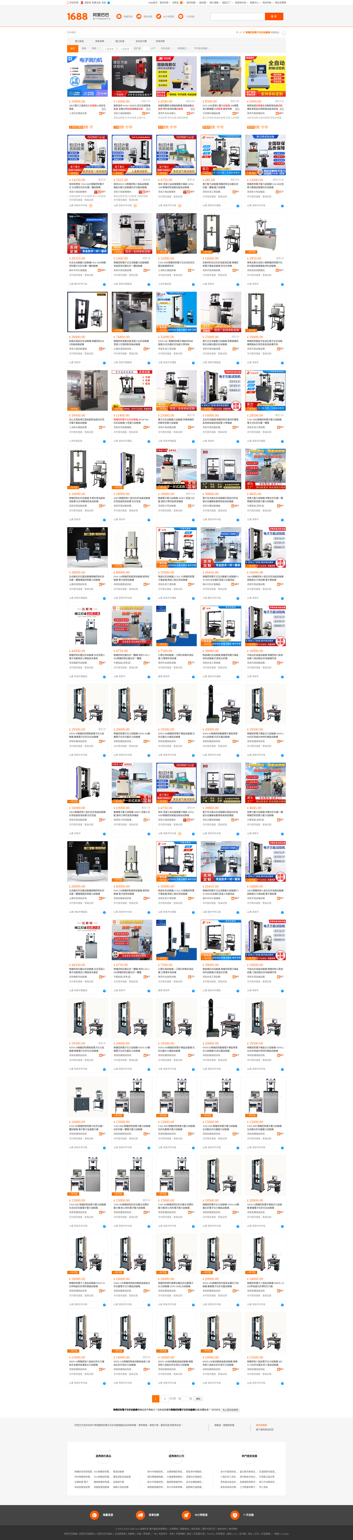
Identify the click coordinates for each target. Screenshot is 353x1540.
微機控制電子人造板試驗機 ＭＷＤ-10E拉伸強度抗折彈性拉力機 (265, 1285)
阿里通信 (220, 1534)
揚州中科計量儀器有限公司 (79, 270)
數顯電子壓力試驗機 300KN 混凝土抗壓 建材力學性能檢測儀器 (176, 500)
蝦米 (189, 1534)
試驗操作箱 (118, 1482)
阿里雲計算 (199, 1534)
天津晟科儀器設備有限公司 (213, 113)
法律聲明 (173, 1529)
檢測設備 (162, 118)
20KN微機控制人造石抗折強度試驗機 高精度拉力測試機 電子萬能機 (265, 578)
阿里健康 (265, 1534)
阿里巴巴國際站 (87, 1534)
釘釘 (257, 1534)
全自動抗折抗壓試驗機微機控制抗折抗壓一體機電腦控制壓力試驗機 (86, 578)
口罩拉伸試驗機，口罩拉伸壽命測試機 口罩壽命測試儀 (175, 657)
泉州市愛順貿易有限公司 (232, 1472)
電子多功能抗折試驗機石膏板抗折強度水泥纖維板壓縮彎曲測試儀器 (220, 500)
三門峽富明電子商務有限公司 (254, 1487)
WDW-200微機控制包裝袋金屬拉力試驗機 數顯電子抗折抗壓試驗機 (221, 1285)
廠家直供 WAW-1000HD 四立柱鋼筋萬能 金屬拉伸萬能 (132, 107)
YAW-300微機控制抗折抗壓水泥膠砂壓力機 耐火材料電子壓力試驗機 (131, 1206)
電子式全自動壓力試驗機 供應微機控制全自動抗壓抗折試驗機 (220, 343)
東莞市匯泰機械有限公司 (257, 113)
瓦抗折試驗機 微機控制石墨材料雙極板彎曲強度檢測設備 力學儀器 (220, 421)
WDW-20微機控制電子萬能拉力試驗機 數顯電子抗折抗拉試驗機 (264, 1206)
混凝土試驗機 (232, 118)
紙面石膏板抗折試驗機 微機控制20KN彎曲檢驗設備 (86, 343)
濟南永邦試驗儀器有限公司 (124, 427)
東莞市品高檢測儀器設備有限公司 (168, 663)
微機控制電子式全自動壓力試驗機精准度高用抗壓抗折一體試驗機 (131, 264)
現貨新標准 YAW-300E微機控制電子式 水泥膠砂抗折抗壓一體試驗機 (86, 186)
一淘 (154, 1534)
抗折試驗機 (86, 196)
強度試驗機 (264, 118)
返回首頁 (215, 1410)
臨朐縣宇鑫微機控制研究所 (199, 1487)
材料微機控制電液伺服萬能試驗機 (91, 1477)
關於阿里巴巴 (208, 1529)
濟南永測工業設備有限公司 (213, 192)
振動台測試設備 (121, 1487)
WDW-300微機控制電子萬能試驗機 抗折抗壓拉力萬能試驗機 (176, 735)
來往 (250, 1534)
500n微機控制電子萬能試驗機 (108, 1477)
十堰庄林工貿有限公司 (231, 1477)
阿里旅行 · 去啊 (166, 1534)
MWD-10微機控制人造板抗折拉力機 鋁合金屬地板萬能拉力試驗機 (86, 1363)
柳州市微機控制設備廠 (158, 1472)
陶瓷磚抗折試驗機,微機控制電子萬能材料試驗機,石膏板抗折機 (220, 657)
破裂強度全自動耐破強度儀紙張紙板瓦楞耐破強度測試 (264, 107)
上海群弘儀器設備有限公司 (168, 270)
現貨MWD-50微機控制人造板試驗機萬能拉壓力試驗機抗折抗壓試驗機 (131, 186)
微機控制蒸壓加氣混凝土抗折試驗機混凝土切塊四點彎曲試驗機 (131, 343)
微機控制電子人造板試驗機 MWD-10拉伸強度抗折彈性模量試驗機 (87, 1285)
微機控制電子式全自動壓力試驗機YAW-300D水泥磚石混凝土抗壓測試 (221, 578)
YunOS (210, 1534)
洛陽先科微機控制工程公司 (199, 1477)
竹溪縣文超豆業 (266, 1477)
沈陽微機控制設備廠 (177, 1472)
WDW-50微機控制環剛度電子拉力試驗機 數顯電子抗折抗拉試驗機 (86, 735)
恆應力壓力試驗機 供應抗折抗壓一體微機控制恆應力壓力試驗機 (265, 500)
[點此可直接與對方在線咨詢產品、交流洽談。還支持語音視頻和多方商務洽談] (237, 206)
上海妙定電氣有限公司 (79, 113)
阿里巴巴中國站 (104, 1534)
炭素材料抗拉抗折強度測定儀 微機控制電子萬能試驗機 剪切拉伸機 (220, 264)
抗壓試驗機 (74, 196)
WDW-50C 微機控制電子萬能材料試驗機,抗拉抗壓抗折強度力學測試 (175, 343)
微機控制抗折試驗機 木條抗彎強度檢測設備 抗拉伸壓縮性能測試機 (87, 500)
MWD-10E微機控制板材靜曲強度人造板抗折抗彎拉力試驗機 (132, 1363)
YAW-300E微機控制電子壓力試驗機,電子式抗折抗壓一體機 (264, 421)
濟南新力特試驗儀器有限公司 (168, 506)
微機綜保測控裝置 (83, 1472)
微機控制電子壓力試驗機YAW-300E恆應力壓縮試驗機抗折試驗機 (265, 186)
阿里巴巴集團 (70, 1534)
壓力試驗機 (208, 118)
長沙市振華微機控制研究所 (180, 1487)
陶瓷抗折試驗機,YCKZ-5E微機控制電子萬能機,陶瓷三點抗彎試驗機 (176, 578)
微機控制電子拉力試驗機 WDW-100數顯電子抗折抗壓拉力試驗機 (132, 735)
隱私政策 (195, 1529)
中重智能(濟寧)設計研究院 (257, 506)
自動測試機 (252, 118)
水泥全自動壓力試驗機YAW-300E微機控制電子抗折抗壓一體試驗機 (87, 264)
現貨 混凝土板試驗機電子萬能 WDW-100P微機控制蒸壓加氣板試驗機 (176, 186)
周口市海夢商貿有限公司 (271, 1482)
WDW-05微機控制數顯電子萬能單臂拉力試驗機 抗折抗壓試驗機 (220, 735)
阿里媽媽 (180, 1534)
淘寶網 (131, 1534)
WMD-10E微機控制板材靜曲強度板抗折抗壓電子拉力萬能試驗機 (132, 1285)
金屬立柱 (141, 118)
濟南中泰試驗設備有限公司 (124, 270)
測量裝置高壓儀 (101, 1487)
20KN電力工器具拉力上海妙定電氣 (87, 107)
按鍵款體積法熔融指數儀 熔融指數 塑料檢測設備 (176, 107)
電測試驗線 (118, 1472)
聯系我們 (222, 1529)
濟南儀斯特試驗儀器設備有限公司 (79, 663)
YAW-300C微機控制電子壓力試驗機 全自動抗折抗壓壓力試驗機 (220, 1128)
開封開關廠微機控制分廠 (159, 1477)
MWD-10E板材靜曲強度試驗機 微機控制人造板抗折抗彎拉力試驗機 (175, 1363)
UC (235, 1534)
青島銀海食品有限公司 (231, 1482)
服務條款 (184, 1529)
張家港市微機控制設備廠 (198, 1472)
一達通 (275, 1534)
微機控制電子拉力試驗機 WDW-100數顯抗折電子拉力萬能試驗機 (221, 1206)
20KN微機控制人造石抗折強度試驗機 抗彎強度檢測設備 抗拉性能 (132, 500)
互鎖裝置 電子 (81, 1482)
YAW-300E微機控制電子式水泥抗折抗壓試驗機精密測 (176, 264)
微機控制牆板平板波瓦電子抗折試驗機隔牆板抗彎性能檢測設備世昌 (264, 343)
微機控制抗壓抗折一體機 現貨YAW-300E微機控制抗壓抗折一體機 (131, 657)
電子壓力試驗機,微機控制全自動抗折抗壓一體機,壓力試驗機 (220, 186)
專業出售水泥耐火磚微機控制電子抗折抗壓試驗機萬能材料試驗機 (264, 264)
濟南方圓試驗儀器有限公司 (79, 349)
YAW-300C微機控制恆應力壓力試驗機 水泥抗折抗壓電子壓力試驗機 (87, 1206)
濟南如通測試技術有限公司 (124, 584)
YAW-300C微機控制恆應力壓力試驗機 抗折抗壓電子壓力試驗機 (176, 1128)
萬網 (229, 1534)
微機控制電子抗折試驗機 (235, 1425)
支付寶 (242, 1534)
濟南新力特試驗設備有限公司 (257, 192)
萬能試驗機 (119, 118)
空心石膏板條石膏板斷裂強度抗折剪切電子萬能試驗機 (86, 421)
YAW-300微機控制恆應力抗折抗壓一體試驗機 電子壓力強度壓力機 (86, 1128)
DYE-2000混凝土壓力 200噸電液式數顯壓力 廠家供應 (220, 107)
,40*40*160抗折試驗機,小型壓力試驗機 (131, 421)
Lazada (285, 1534)
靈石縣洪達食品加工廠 (251, 1472)
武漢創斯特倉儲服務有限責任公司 (275, 1472)
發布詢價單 (261, 1425)
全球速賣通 (120, 1534)
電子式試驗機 (99, 196)
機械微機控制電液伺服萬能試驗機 (110, 1482)
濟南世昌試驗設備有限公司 (213, 270)
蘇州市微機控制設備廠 (158, 1482)
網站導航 (233, 1529)
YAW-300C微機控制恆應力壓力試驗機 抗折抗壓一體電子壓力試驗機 (132, 1128)
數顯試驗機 (219, 118)
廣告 (104, 109)
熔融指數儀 (182, 118)
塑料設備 (171, 118)
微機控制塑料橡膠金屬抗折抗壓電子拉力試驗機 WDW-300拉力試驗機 (175, 1285)
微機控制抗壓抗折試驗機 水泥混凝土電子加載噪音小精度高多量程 (87, 657)
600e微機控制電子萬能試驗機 (108, 1472)
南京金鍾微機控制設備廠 (198, 1482)
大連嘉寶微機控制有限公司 (180, 1477)
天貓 (139, 1534)
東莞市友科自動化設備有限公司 (168, 113)
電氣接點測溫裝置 (122, 1477)
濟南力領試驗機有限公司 (124, 113)
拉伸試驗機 (130, 118)
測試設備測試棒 (82, 1487)
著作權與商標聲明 (158, 1529)
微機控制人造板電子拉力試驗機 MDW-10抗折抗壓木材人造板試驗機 (264, 1363)
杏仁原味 (263, 1487)
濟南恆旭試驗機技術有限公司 (257, 270)
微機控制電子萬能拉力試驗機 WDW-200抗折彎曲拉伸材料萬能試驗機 (265, 735)
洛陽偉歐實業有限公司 (251, 1482)
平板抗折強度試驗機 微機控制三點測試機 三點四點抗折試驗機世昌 (265, 657)
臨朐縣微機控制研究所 (178, 1482)
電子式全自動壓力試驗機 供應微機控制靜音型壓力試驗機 (176, 421)
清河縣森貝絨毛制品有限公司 (254, 1477)
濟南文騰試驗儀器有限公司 (213, 506)
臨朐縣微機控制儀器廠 (158, 1487)
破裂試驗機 (275, 118)
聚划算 (146, 1534)
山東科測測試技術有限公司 (124, 349)
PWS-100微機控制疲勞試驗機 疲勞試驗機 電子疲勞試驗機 (131, 578)
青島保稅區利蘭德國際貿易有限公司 (238, 1487)
